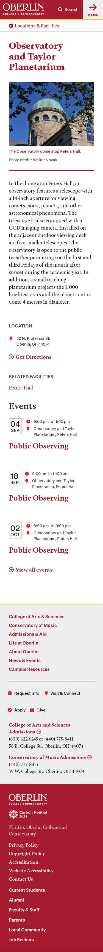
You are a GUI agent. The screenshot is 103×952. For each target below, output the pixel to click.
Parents (17, 919)
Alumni (16, 899)
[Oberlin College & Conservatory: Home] (23, 9)
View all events (34, 570)
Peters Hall (21, 388)
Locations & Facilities (37, 25)
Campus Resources (29, 669)
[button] (68, 9)
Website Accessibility (31, 870)
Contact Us (21, 879)
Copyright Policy (27, 853)
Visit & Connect (65, 693)
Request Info (26, 693)
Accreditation (23, 862)
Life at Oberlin (23, 642)
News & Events (25, 660)
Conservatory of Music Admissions (47, 757)
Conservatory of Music (33, 625)
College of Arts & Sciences (37, 616)
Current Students (27, 889)
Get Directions (33, 357)
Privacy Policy (23, 845)
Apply (20, 709)
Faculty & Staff (24, 909)
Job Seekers (21, 939)
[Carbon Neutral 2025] (51, 815)
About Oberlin (24, 651)
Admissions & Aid (28, 634)
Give (41, 709)
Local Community (27, 929)
